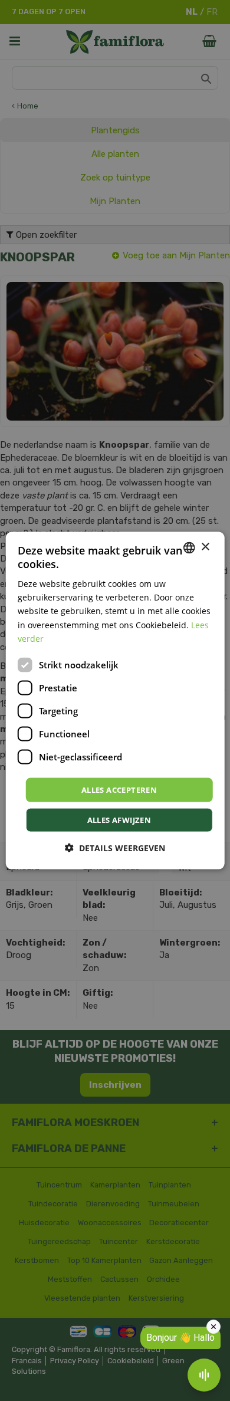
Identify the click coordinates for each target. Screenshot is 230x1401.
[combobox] (189, 547)
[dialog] (115, 700)
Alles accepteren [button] (119, 789)
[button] (115, 848)
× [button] (205, 547)
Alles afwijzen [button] (119, 820)
